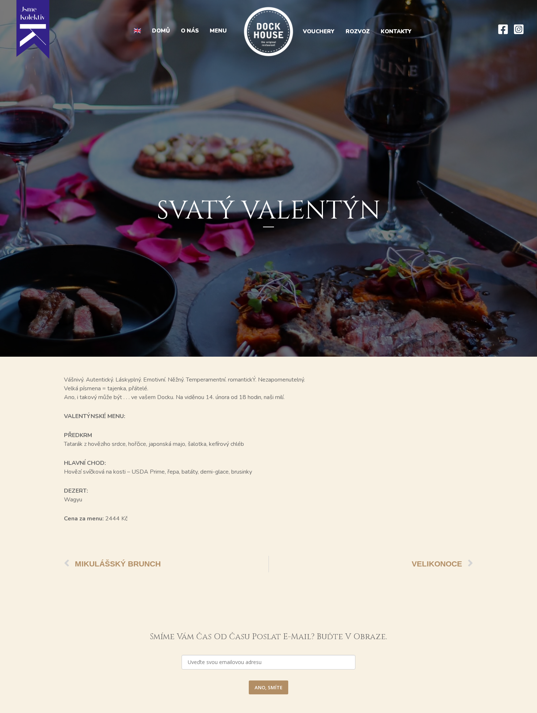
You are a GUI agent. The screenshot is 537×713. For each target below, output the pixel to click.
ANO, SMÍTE (268, 687)
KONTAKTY (396, 31)
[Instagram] (518, 29)
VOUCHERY (319, 31)
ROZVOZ (358, 31)
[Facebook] (503, 29)
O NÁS (190, 30)
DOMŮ (161, 30)
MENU (218, 30)
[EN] (137, 31)
